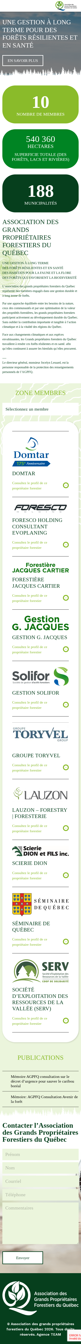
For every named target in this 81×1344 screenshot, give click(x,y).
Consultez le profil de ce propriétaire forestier (29, 485)
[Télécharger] (40, 1081)
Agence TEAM (49, 1334)
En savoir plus (23, 60)
